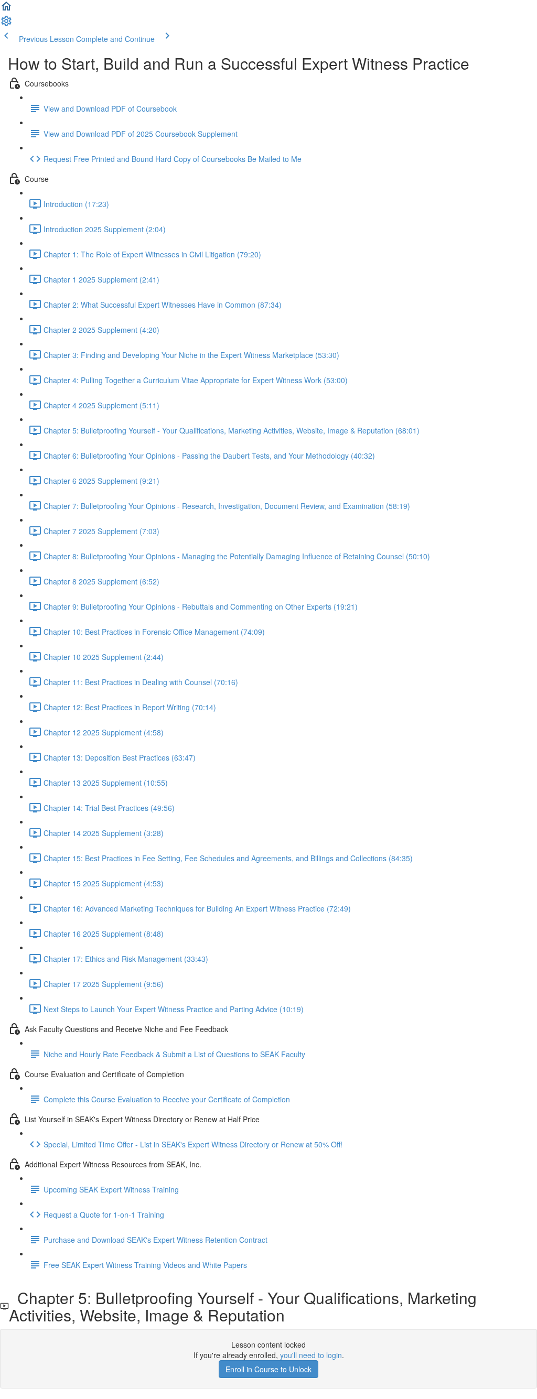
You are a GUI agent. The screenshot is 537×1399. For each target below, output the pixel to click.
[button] (6, 9)
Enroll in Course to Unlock (268, 1369)
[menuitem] (6, 24)
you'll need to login (311, 1355)
